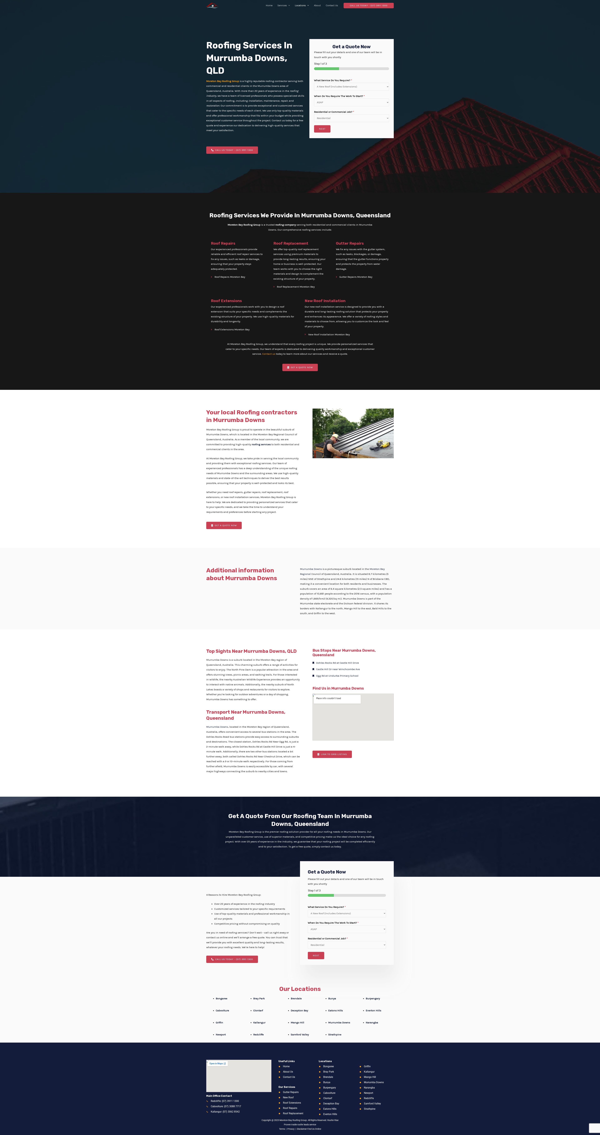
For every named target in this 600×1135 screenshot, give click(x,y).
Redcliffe (258, 1034)
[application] (288, 5)
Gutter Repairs (350, 243)
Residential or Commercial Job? (334, 111)
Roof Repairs (223, 243)
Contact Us (332, 5)
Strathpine (334, 1034)
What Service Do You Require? (333, 80)
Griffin (219, 1022)
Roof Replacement (290, 243)
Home (269, 5)
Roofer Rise (332, 1120)
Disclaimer (302, 1129)
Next (322, 128)
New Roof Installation (325, 301)
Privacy (291, 1129)
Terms (282, 1129)
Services (282, 5)
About (317, 5)
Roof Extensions (226, 301)
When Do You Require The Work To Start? (339, 96)
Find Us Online (314, 1129)
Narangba (372, 1022)
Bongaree (221, 998)
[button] (369, 5)
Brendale (296, 998)
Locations (300, 5)
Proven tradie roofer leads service (300, 1124)
